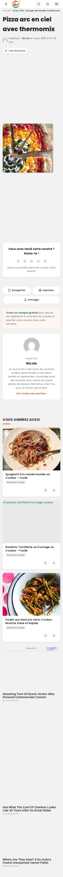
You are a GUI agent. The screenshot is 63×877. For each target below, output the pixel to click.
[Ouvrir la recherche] (47, 3)
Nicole (26, 38)
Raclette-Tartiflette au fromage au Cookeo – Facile (29, 548)
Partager (33, 299)
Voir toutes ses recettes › (31, 393)
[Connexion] (6, 4)
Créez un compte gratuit (22, 312)
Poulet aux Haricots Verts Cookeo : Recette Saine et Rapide (29, 621)
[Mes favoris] (38, 3)
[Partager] (54, 490)
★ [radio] (18, 261)
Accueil (7, 10)
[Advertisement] (31, 89)
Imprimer (48, 290)
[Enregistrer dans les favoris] (45, 490)
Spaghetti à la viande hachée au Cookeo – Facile (27, 476)
